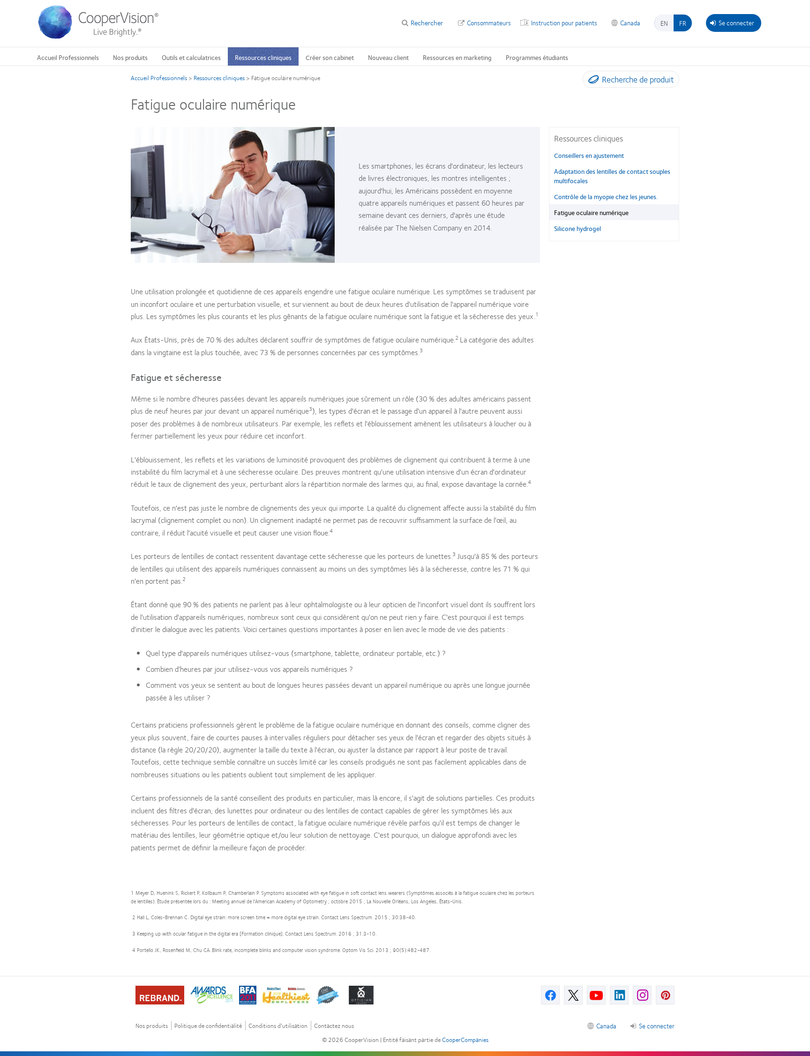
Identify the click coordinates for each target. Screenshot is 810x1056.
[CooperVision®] (102, 36)
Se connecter (736, 22)
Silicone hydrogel (577, 228)
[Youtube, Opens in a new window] (596, 995)
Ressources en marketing (457, 57)
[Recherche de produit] (591, 81)
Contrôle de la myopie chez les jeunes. (606, 196)
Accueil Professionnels (68, 57)
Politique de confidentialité (208, 1026)
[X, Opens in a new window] (573, 995)
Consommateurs (489, 22)
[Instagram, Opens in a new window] (642, 995)
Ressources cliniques (263, 57)
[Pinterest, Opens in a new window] (665, 995)
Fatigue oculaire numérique (591, 212)
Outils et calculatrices (191, 57)
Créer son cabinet (330, 57)
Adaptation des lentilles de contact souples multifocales (612, 176)
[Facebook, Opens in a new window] (550, 995)
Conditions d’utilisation (278, 1026)
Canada (630, 22)
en (664, 23)
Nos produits (130, 57)
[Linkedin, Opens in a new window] (619, 995)
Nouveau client (388, 57)
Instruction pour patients (564, 22)
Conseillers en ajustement (589, 155)
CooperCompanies (465, 1039)
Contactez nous (334, 1026)
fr (682, 23)
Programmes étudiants (537, 57)
